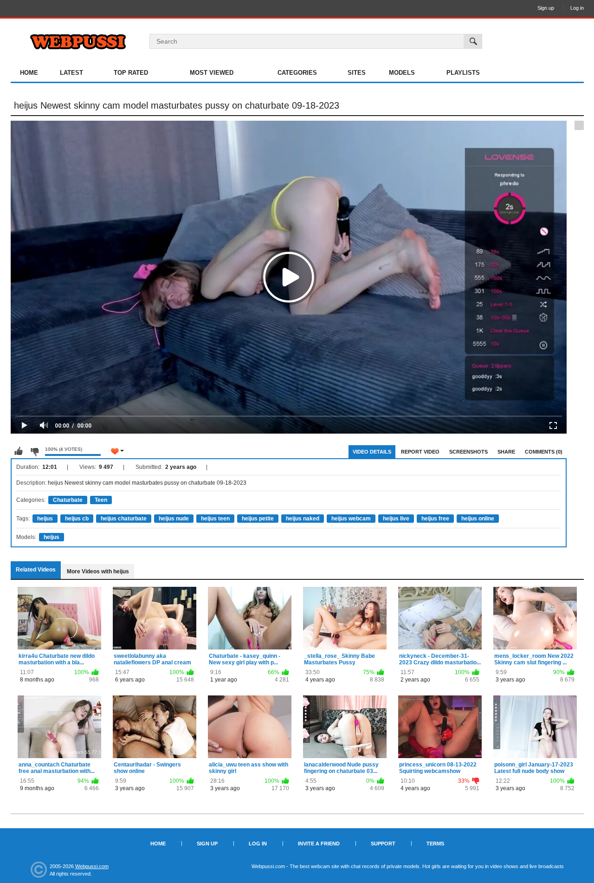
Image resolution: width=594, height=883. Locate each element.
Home (29, 72)
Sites (357, 72)
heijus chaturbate (124, 518)
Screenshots (468, 451)
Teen (101, 500)
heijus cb (77, 518)
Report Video (420, 451)
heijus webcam (351, 518)
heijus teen (215, 518)
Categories (297, 72)
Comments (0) (543, 451)
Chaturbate (68, 500)
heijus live (396, 518)
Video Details (372, 451)
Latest (71, 72)
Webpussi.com (92, 866)
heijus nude (174, 518)
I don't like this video (34, 451)
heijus (45, 518)
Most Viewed (211, 72)
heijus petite (258, 518)
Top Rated (131, 72)
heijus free (435, 518)
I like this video (18, 451)
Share (506, 451)
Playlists (463, 72)
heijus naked (302, 518)
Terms (435, 843)
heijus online (477, 518)
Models (402, 72)
